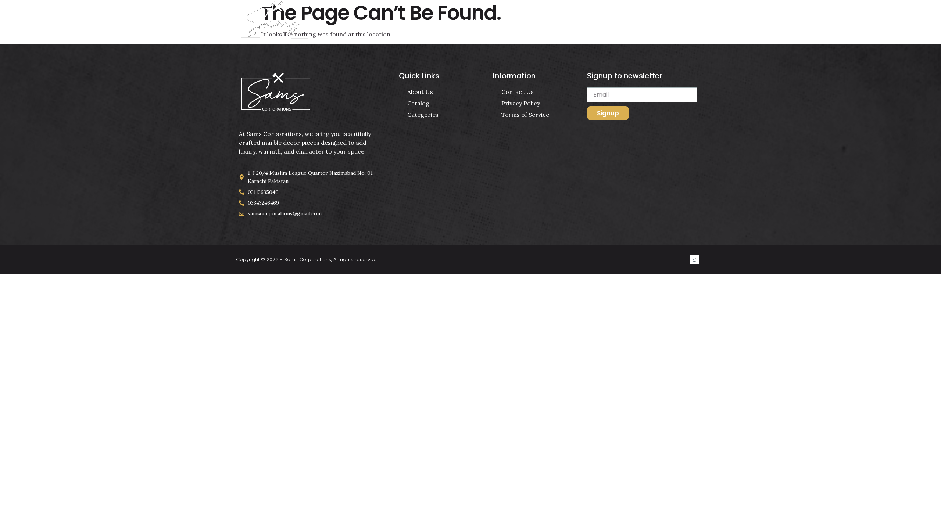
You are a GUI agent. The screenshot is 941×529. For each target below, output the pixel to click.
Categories (516, 21)
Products (611, 21)
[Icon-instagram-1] (694, 259)
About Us (565, 21)
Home (473, 21)
